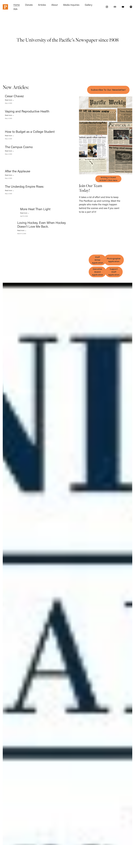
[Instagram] (107, 7)
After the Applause (17, 171)
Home (16, 4)
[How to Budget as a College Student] (19, 129)
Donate (29, 4)
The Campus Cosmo (19, 147)
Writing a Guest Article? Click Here (108, 179)
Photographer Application (114, 260)
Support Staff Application (113, 272)
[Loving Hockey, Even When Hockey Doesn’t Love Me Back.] (11, 221)
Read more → (9, 100)
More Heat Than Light (35, 209)
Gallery (88, 4)
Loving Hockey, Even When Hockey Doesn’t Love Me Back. (41, 224)
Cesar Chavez (14, 96)
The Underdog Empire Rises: (24, 186)
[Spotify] (131, 7)
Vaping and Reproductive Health (27, 111)
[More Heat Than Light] (12, 208)
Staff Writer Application (97, 260)
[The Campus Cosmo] (18, 144)
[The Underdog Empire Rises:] (19, 184)
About (54, 4)
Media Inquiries (71, 4)
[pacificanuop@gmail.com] (115, 7)
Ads (15, 8)
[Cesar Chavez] (18, 93)
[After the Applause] (18, 168)
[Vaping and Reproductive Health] (18, 108)
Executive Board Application (97, 272)
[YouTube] (123, 7)
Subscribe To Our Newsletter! (108, 89)
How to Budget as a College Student (30, 131)
